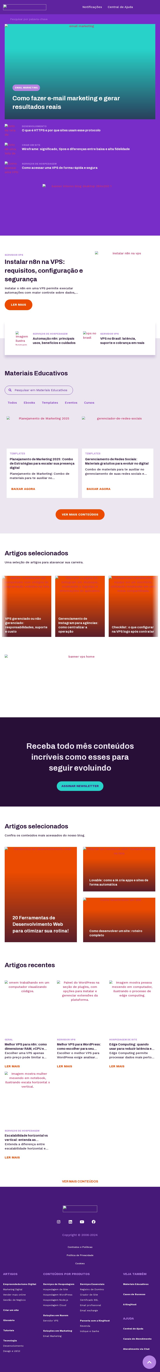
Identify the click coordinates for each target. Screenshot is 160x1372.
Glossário (9, 1320)
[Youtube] (82, 1222)
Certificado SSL (89, 1300)
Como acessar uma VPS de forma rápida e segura (60, 167)
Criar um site (11, 1310)
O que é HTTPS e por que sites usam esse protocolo (61, 130)
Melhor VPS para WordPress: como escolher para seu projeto (79, 1049)
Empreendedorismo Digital (19, 1284)
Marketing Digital (12, 1289)
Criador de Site (89, 1294)
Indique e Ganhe (89, 1331)
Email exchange (89, 1310)
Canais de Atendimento (137, 1338)
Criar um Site (31, 145)
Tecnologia (10, 1340)
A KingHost (129, 1304)
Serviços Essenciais (92, 1284)
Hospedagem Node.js (55, 1300)
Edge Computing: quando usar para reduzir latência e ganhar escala (130, 1049)
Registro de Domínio (92, 1289)
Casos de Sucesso (134, 1294)
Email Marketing (26, 87)
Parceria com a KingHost (95, 1320)
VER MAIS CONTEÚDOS (80, 1181)
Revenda (85, 1326)
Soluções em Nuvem (55, 1315)
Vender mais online (14, 1294)
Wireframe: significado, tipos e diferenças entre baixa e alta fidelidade (76, 149)
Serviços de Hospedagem (39, 163)
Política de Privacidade (80, 1255)
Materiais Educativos (135, 1284)
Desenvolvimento (34, 126)
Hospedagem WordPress (57, 1294)
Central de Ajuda (133, 1328)
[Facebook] (94, 1222)
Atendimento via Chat (136, 1349)
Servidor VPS (14, 255)
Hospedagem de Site (123, 1039)
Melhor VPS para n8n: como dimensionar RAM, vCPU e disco (26, 1049)
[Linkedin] (70, 1222)
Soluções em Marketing (57, 1330)
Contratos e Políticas (80, 1247)
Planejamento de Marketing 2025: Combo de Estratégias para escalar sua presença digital (42, 463)
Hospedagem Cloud (54, 1305)
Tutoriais (8, 1330)
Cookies (80, 1263)
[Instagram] (59, 1222)
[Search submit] (5, 19)
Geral (9, 1039)
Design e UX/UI (11, 1351)
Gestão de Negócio (14, 1300)
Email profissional (90, 1305)
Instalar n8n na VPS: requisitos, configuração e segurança (44, 270)
